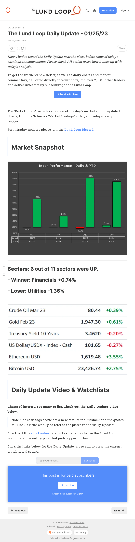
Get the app (80, 532)
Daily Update (16, 27)
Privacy (60, 526)
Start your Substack (61, 532)
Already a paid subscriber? (67, 493)
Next (117, 510)
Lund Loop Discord (79, 129)
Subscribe (108, 10)
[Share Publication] (94, 10)
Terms (68, 526)
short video (40, 433)
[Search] (87, 10)
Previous (20, 510)
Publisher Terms (77, 522)
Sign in (125, 10)
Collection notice (80, 526)
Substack (54, 538)
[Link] (3, 268)
